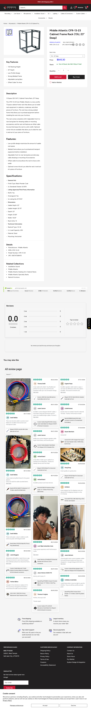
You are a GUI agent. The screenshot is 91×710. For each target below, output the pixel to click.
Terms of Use (44, 659)
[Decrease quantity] (59, 70)
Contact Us (70, 650)
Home (5, 23)
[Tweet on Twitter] (80, 44)
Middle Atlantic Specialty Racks (18, 274)
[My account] (71, 8)
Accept (45, 705)
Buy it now (76, 77)
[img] (13, 324)
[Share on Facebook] (73, 44)
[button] (86, 8)
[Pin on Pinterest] (76, 44)
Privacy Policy (7, 700)
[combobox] (67, 56)
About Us (70, 653)
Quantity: (53, 71)
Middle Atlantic (55, 42)
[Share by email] (83, 44)
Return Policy (44, 653)
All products (12, 23)
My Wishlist (70, 659)
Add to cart (58, 77)
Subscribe (9, 688)
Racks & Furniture (14, 277)
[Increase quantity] (68, 70)
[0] (86, 8)
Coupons (43, 662)
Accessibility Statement (48, 665)
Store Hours (71, 656)
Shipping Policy (45, 650)
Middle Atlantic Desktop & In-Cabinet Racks (22, 272)
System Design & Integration (76, 662)
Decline (73, 705)
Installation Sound (14, 266)
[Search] (64, 8)
